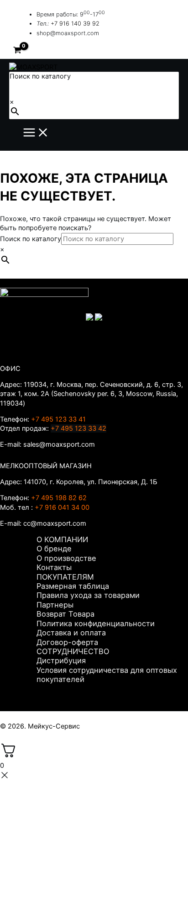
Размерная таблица (73, 586)
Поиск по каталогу (40, 76)
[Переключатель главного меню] (36, 133)
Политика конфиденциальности (96, 623)
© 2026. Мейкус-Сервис (40, 726)
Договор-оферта (67, 642)
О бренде (54, 548)
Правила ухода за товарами (88, 595)
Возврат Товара (65, 613)
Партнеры (55, 604)
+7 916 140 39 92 (75, 23)
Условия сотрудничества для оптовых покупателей (107, 674)
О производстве (66, 558)
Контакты (54, 567)
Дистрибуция (61, 660)
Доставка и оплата (71, 632)
